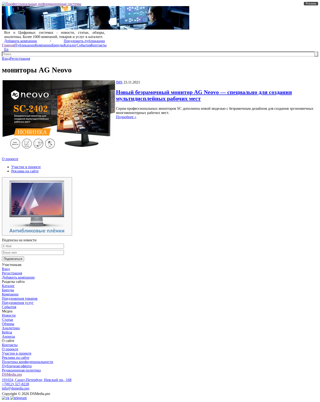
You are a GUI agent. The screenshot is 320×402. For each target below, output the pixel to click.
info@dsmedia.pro (15, 388)
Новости (9, 315)
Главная (8, 45)
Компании (43, 45)
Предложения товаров (19, 298)
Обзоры (8, 324)
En (6, 49)
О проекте (10, 159)
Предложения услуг (18, 303)
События (84, 45)
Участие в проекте (26, 167)
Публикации (25, 45)
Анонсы (8, 336)
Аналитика (11, 328)
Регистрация (20, 59)
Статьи (7, 320)
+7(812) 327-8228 (15, 384)
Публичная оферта (17, 366)
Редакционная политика (21, 370)
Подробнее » (126, 117)
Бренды (58, 45)
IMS (119, 82)
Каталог (70, 45)
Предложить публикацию (84, 41)
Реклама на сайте (25, 171)
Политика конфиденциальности (27, 362)
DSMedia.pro (12, 374)
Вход (6, 59)
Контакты (99, 45)
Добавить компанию (20, 41)
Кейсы (7, 332)
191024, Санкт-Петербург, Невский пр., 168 (36, 380)
